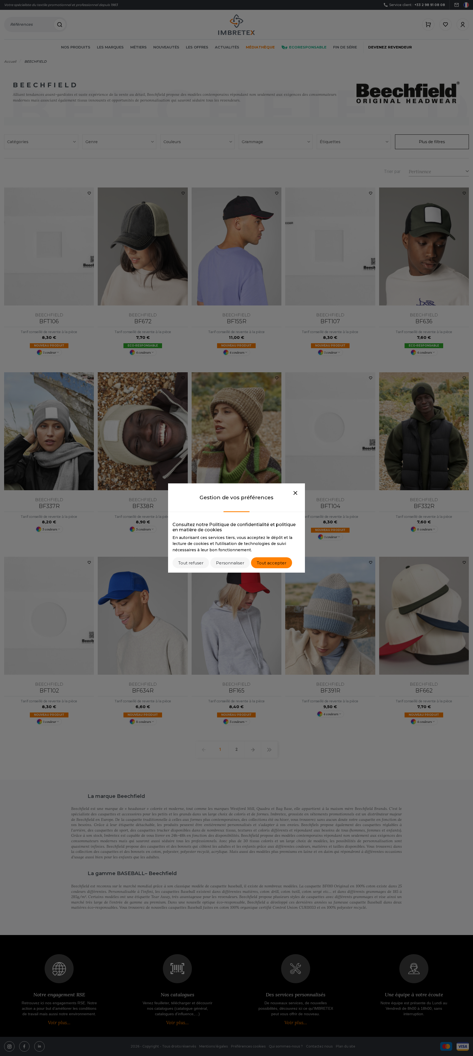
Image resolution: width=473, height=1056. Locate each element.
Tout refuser (190, 562)
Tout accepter (271, 562)
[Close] (295, 493)
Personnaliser (230, 562)
